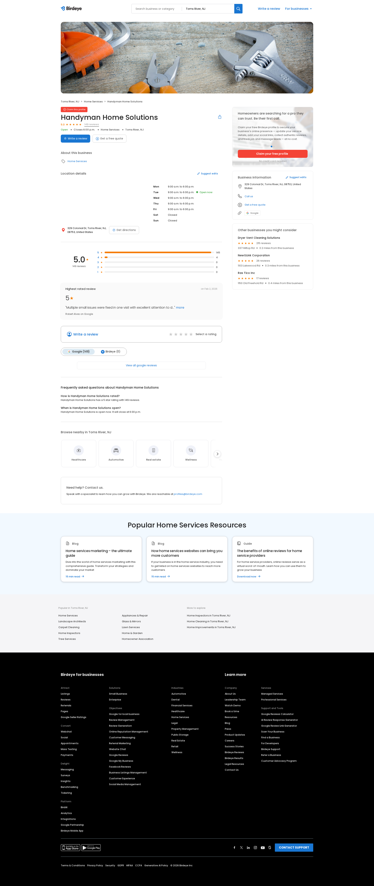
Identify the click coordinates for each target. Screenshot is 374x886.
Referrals (66, 705)
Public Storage (180, 734)
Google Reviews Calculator (277, 714)
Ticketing (66, 793)
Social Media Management (125, 784)
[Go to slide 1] (271, 146)
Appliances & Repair (135, 615)
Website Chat (117, 749)
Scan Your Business (272, 731)
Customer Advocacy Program (279, 761)
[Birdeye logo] (72, 9)
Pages (64, 711)
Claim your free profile (272, 154)
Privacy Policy (95, 865)
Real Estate (178, 740)
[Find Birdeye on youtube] (263, 847)
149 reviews (91, 124)
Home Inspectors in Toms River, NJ (208, 615)
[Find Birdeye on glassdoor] (270, 847)
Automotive (178, 693)
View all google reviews (141, 365)
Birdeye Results (234, 758)
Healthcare (178, 711)
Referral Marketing (120, 743)
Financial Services (181, 705)
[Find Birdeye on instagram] (255, 847)
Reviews (66, 699)
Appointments (70, 743)
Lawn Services (131, 627)
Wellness (176, 752)
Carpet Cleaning (68, 627)
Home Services (93, 101)
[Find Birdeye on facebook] (234, 847)
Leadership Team (235, 699)
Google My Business (121, 761)
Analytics (66, 813)
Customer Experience (122, 778)
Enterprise (115, 699)
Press (228, 729)
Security (110, 865)
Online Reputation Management (128, 731)
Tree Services (67, 639)
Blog (227, 723)
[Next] (217, 453)
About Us (230, 693)
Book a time (232, 711)
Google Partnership (72, 825)
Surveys (65, 775)
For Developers (270, 743)
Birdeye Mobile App (72, 830)
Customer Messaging (122, 737)
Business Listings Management (128, 772)
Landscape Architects (72, 621)
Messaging (67, 769)
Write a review (269, 8)
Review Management (122, 720)
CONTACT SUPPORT (294, 847)
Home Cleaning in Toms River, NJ (207, 621)
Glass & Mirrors (131, 621)
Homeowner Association (137, 639)
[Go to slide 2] (273, 146)
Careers (229, 740)
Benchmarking (69, 787)
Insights (66, 781)
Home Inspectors (69, 633)
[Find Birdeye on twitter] (241, 847)
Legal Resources (234, 764)
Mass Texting (69, 749)
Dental (175, 699)
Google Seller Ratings (73, 717)
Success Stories (234, 746)
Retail (174, 746)
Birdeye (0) (113, 351)
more (179, 307)
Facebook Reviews (120, 766)
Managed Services (272, 693)
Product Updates (235, 734)
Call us (249, 196)
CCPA (138, 865)
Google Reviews (118, 755)
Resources (231, 717)
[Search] (238, 8)
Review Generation (120, 725)
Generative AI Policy (156, 865)
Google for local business (124, 714)
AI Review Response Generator (279, 720)
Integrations (68, 819)
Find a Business (270, 737)
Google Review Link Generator (279, 725)
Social (64, 737)
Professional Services (274, 699)
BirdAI (64, 807)
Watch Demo (233, 705)
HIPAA (129, 865)
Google (254, 213)
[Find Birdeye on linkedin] (248, 847)
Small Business (118, 693)
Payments (67, 755)
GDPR (120, 865)
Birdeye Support (270, 749)
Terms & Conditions (73, 865)
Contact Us (232, 769)
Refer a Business (271, 755)
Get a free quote (111, 138)
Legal (174, 723)
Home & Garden (132, 633)
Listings (65, 693)
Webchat (66, 731)
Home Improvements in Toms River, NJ (211, 627)
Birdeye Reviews (234, 752)
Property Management (185, 729)
